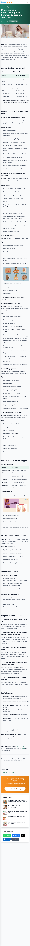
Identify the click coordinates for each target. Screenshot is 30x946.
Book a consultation (22, 746)
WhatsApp (8, 835)
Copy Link (16, 839)
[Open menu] (27, 2)
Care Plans (22, 748)
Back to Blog (6, 7)
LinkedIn (7, 839)
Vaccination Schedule (8, 772)
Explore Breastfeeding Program (15, 789)
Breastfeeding (14, 21)
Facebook (17, 835)
